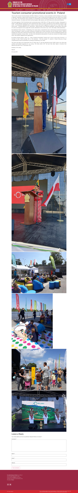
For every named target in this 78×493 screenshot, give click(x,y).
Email (13, 458)
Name (13, 453)
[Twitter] (70, 4)
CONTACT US (59, 9)
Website (13, 462)
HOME (17, 9)
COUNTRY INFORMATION (30, 9)
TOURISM (39, 9)
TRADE (44, 9)
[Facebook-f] (68, 4)
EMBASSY (21, 9)
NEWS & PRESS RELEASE (51, 9)
